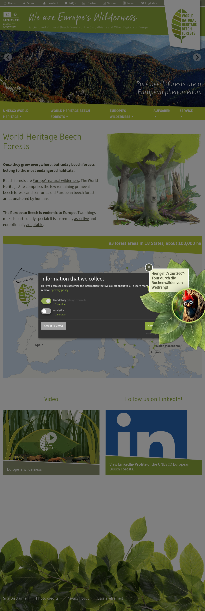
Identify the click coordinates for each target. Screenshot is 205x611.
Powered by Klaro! (154, 333)
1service (59, 304)
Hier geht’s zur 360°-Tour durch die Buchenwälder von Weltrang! (168, 280)
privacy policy (60, 290)
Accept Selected (53, 326)
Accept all (154, 326)
